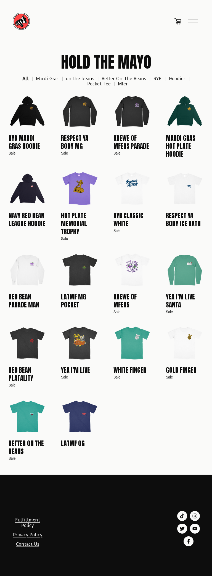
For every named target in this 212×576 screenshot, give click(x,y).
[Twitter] (182, 529)
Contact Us (27, 544)
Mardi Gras (47, 78)
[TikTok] (182, 516)
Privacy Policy (28, 534)
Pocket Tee (99, 83)
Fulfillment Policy (27, 522)
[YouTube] (195, 529)
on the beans (80, 78)
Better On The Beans (124, 78)
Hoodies (177, 78)
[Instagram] (195, 516)
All (25, 78)
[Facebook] (189, 541)
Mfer (123, 83)
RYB (157, 78)
